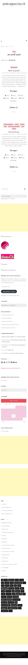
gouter (17, 588)
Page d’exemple (6, 554)
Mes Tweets (4, 380)
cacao (21, 580)
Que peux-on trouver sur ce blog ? (10, 564)
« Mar (3, 421)
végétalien (4, 611)
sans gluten (6, 600)
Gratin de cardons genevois (17, 353)
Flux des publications (6, 507)
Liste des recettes (6, 548)
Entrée (22, 124)
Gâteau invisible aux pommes (8, 327)
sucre (13, 605)
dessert (11, 585)
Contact (4, 535)
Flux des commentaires (7, 510)
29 (17, 419)
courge (3, 585)
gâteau (21, 588)
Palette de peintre (14, 71)
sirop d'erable (6, 605)
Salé (22, 126)
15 (17, 413)
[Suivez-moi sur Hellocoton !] (8, 270)
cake (2, 582)
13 (9, 413)
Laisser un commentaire (22, 72)
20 (9, 416)
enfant (19, 585)
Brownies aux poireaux (7, 321)
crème (7, 585)
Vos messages (5, 567)
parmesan (4, 596)
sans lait (4, 602)
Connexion (4, 504)
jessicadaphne (6, 72)
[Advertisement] (14, 22)
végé (20, 608)
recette (15, 597)
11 (2, 413)
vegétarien (13, 608)
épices (10, 610)
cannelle (7, 582)
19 (6, 416)
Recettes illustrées (13, 126)
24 (24, 416)
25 (2, 419)
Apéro (16, 124)
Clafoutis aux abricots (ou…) (8, 315)
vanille (20, 605)
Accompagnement (8, 124)
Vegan (14, 128)
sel (16, 602)
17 (24, 413)
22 (17, 416)
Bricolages (14, 67)
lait (13, 591)
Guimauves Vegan (21, 336)
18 (2, 416)
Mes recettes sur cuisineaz (8, 551)
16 (20, 413)
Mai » (24, 421)
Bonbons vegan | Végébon (8, 336)
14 (13, 413)
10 (24, 410)
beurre (11, 580)
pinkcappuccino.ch (14, 3)
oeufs (19, 594)
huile (3, 591)
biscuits (16, 579)
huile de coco (8, 591)
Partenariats (5, 558)
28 (13, 419)
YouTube (4, 570)
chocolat (18, 583)
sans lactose (16, 599)
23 (20, 416)
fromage (11, 588)
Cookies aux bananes (7, 318)
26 (6, 419)
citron (24, 582)
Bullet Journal (5, 529)
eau (15, 585)
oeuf (13, 594)
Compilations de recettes (7, 532)
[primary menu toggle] (2, 41)
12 (6, 413)
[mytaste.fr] (4, 264)
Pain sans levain (14, 132)
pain (24, 594)
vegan (4, 608)
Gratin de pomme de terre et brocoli (10, 324)
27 (9, 419)
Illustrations (4, 538)
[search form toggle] (26, 40)
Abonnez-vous (9, 292)
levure (18, 591)
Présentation (5, 561)
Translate (12, 198)
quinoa (10, 597)
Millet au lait (10, 350)
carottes (11, 582)
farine (4, 588)
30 (20, 419)
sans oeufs (11, 602)
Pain (5, 126)
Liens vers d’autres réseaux (8, 545)
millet (22, 591)
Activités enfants (6, 526)
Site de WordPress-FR (7, 513)
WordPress (18, 656)
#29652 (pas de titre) (6, 522)
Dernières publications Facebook (10, 368)
